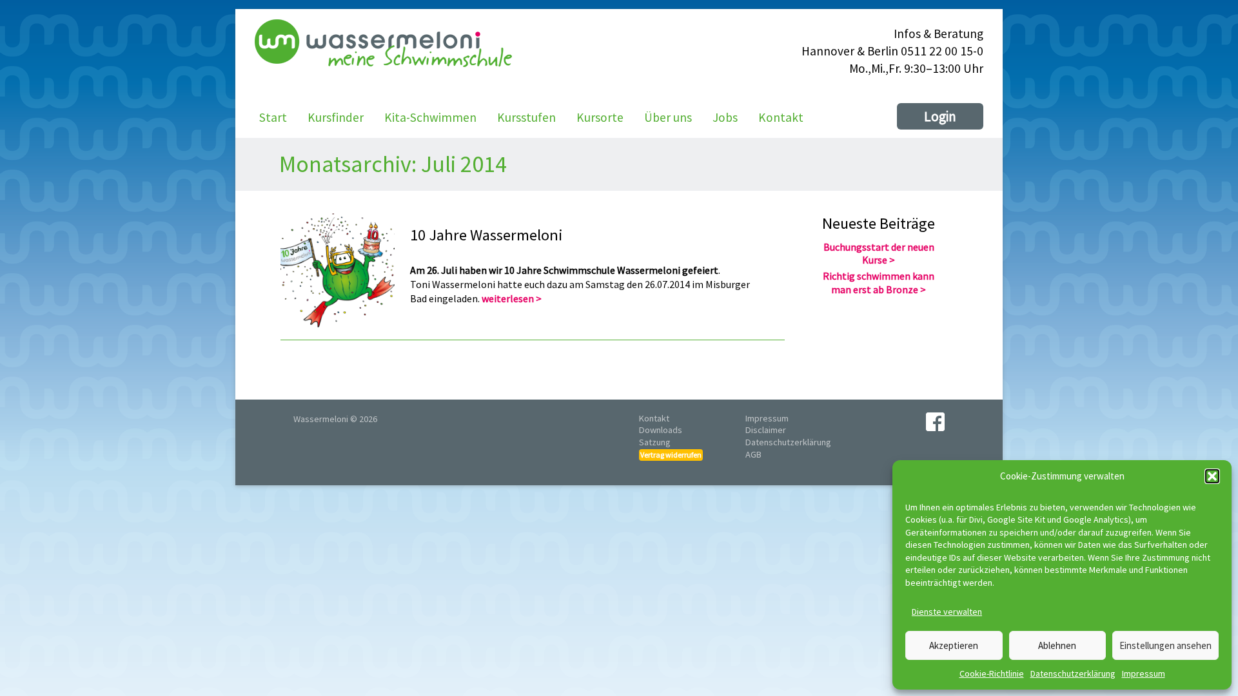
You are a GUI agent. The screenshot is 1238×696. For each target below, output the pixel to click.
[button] (1212, 476)
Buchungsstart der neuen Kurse (878, 253)
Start (273, 117)
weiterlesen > (512, 298)
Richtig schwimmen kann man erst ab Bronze (878, 282)
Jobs (725, 117)
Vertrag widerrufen (671, 454)
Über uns (668, 117)
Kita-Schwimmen (430, 117)
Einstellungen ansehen (1165, 645)
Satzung (655, 442)
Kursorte (600, 117)
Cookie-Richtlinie (991, 673)
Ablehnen (1057, 645)
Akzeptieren (953, 645)
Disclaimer (765, 430)
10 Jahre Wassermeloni (486, 235)
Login (940, 116)
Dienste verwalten (947, 611)
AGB (753, 454)
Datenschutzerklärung (1072, 673)
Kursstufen (526, 117)
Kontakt (780, 117)
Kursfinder (336, 117)
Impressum (1143, 673)
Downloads (660, 430)
